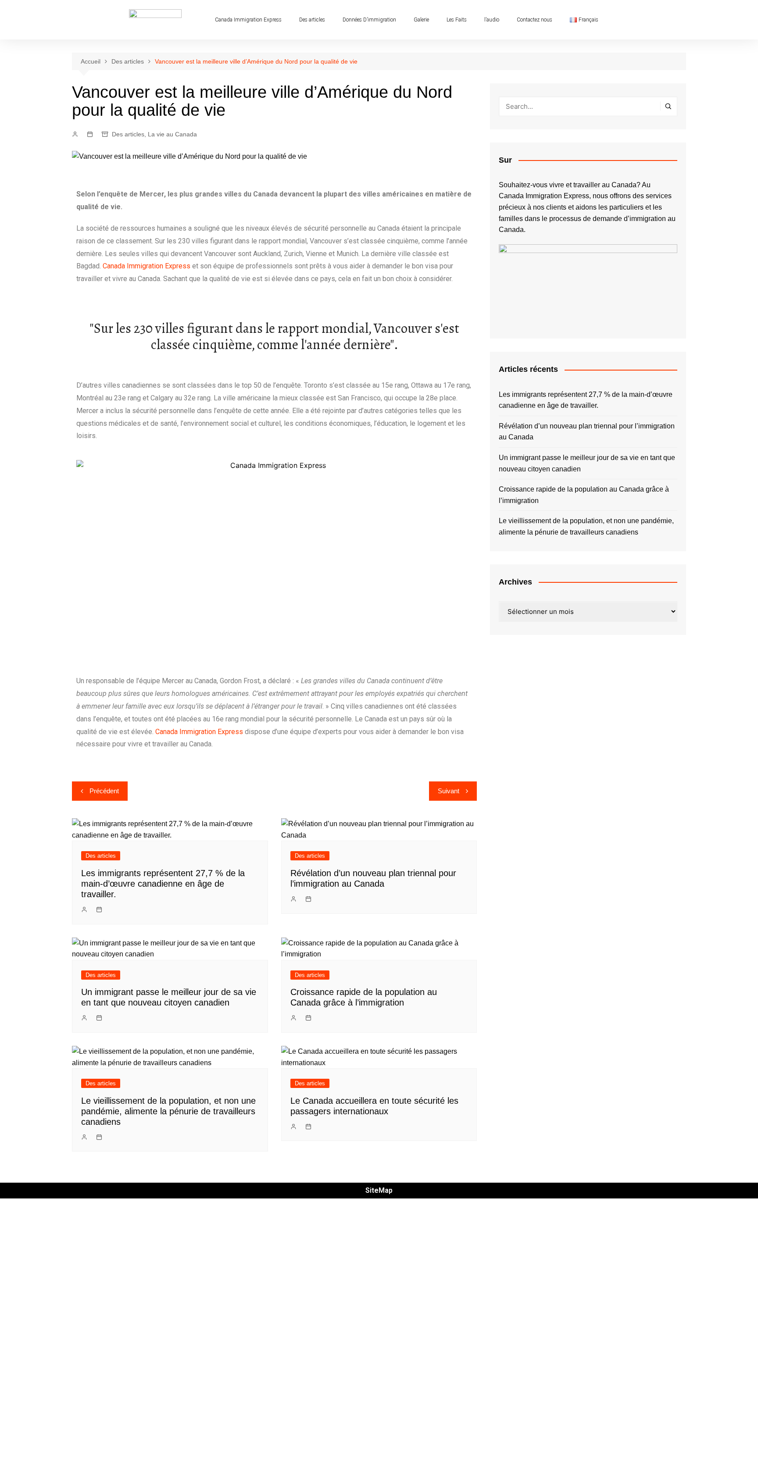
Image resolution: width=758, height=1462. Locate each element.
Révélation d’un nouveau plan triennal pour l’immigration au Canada (587, 431)
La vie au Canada (172, 134)
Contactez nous (534, 20)
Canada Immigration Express (248, 20)
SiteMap (379, 1190)
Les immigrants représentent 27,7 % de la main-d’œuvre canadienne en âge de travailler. (163, 883)
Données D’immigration (369, 20)
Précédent (104, 791)
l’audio (491, 20)
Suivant (448, 791)
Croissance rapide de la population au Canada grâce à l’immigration (584, 494)
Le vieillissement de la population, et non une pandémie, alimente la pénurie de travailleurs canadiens (168, 1111)
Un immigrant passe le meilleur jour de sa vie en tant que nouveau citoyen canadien (587, 463)
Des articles (312, 20)
